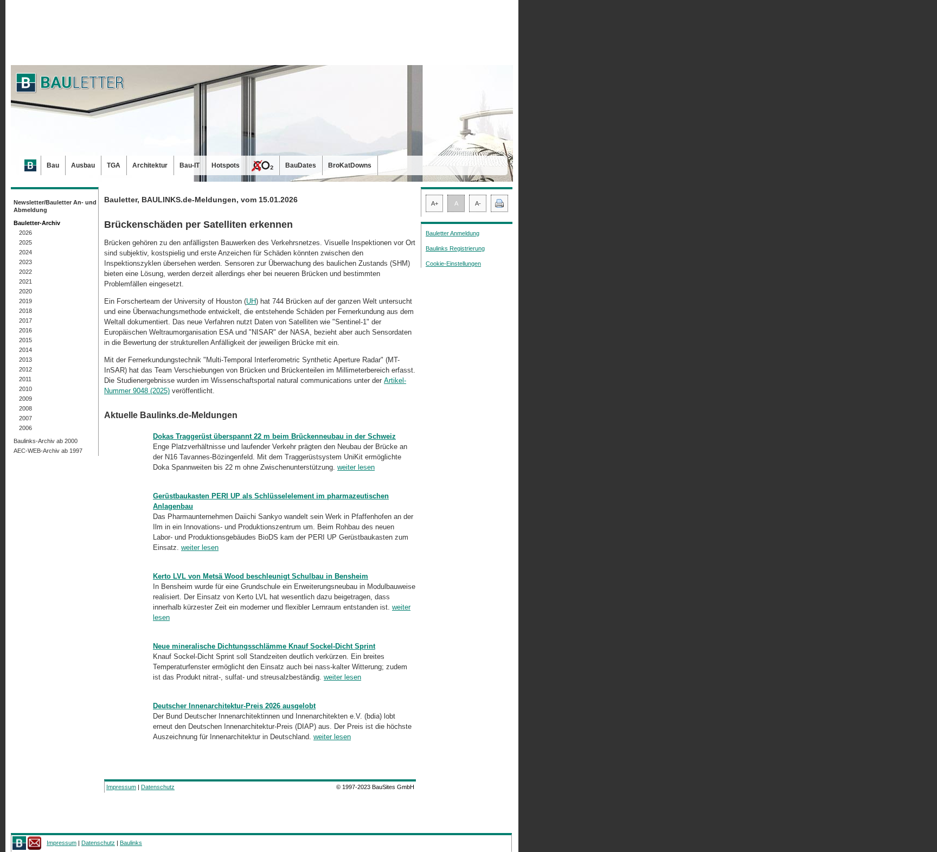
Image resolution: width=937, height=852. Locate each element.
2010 (25, 389)
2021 (25, 281)
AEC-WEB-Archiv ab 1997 (48, 450)
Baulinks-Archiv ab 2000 (46, 441)
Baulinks (131, 843)
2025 (25, 242)
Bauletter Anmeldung (452, 233)
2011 (25, 379)
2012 (25, 369)
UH (251, 301)
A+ (434, 203)
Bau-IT (189, 165)
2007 (25, 418)
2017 (25, 320)
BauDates (300, 165)
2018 (25, 311)
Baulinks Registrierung (455, 248)
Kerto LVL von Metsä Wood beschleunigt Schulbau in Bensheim (260, 576)
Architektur (150, 165)
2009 (25, 398)
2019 (25, 301)
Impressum (121, 787)
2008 (25, 408)
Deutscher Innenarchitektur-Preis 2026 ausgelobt (234, 706)
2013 (25, 359)
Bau (53, 165)
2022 (25, 271)
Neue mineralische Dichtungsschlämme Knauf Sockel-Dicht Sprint (264, 646)
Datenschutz (158, 787)
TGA (113, 165)
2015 (25, 340)
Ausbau (83, 165)
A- (478, 203)
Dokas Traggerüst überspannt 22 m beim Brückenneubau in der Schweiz (274, 436)
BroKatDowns (349, 165)
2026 (25, 232)
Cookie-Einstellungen (453, 263)
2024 (25, 252)
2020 (25, 291)
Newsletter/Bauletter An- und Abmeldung (55, 206)
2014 (25, 350)
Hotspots (225, 165)
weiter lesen (356, 467)
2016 (25, 330)
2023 (25, 262)
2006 (25, 428)
